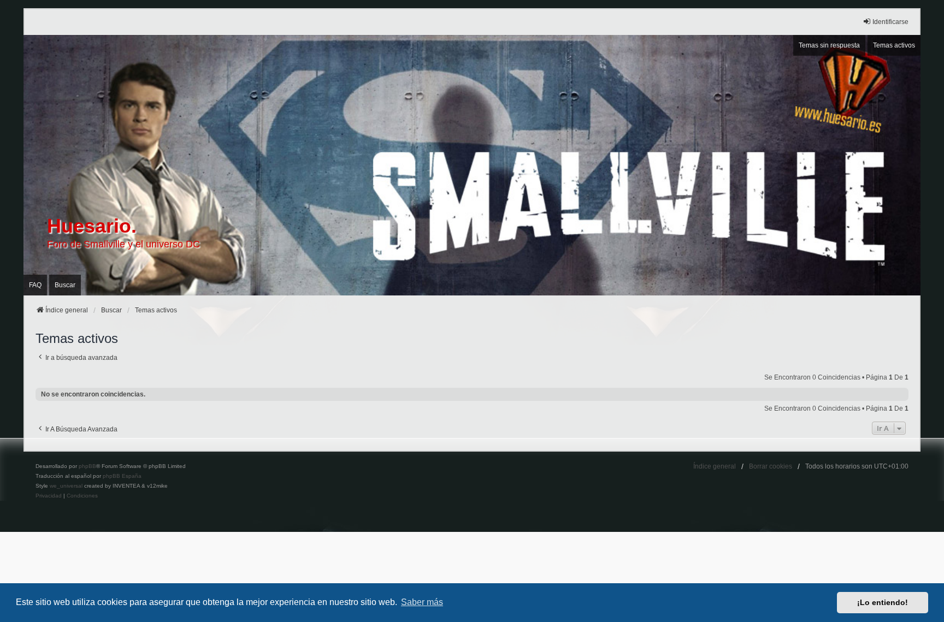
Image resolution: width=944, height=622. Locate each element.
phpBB (87, 466)
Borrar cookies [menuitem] (770, 466)
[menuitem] (49, 496)
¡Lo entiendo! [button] (882, 602)
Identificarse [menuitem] (890, 22)
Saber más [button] (422, 602)
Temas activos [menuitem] (894, 45)
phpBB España (122, 476)
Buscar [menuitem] (65, 285)
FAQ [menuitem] (35, 285)
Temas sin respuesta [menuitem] (829, 45)
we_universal (66, 486)
